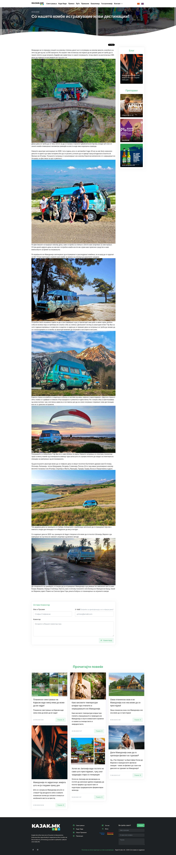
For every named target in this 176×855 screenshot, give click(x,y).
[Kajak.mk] (37, 3)
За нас (107, 825)
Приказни (85, 3)
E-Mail (94, 609)
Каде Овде (62, 3)
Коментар (37, 619)
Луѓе (78, 3)
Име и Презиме (39, 609)
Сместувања (51, 3)
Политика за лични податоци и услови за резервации (98, 850)
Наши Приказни (81, 832)
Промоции (79, 836)
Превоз (71, 3)
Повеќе (59, 720)
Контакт (117, 3)
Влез (106, 829)
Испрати (141, 825)
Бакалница (95, 3)
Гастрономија (106, 3)
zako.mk (122, 850)
